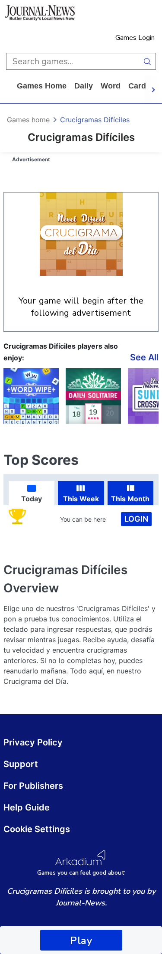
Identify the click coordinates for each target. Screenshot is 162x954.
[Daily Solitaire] (93, 396)
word (111, 86)
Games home (42, 86)
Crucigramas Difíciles (95, 119)
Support (20, 764)
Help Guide (26, 807)
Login (136, 518)
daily (83, 86)
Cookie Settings (36, 829)
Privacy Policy (33, 742)
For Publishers (33, 786)
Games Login (135, 37)
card (137, 86)
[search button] (147, 61)
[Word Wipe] (31, 396)
